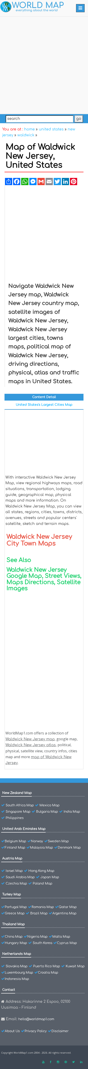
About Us (12, 1031)
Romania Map (43, 907)
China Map (14, 936)
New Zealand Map (17, 793)
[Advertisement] (44, 64)
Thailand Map (13, 924)
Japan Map (49, 877)
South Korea (42, 943)
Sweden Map (58, 841)
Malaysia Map (41, 847)
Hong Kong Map (41, 871)
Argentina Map (64, 913)
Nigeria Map (37, 936)
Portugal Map (16, 907)
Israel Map (14, 871)
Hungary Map (16, 943)
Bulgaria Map (47, 811)
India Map (72, 811)
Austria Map (12, 858)
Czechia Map (16, 883)
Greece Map (15, 913)
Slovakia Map (17, 966)
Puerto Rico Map (46, 966)
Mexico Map (49, 805)
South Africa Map (20, 805)
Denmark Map (69, 847)
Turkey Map (11, 894)
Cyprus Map (67, 943)
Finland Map (15, 847)
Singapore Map (18, 811)
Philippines (15, 818)
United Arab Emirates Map (24, 829)
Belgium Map (15, 841)
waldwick (25, 135)
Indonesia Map (17, 979)
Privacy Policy (36, 1031)
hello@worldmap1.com (36, 1019)
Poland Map (42, 883)
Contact (8, 989)
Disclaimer (60, 1031)
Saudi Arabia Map (20, 877)
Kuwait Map (75, 966)
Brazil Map (39, 913)
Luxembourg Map (19, 972)
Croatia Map (48, 972)
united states (51, 129)
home (29, 129)
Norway (37, 841)
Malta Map (61, 936)
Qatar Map (68, 907)
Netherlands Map (16, 954)
